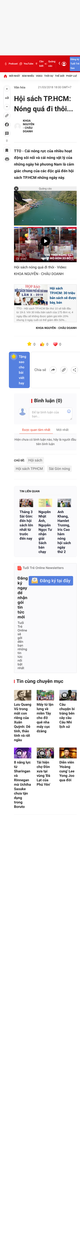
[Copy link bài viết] (63, 369)
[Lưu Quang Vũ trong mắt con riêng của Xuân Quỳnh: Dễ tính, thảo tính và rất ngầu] (22, 695)
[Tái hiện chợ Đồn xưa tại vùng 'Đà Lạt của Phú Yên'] (45, 753)
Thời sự (48, 75)
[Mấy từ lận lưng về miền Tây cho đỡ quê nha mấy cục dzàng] (45, 695)
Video (39, 75)
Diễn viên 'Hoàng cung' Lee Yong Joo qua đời (66, 771)
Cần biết (41, 63)
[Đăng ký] (51, 581)
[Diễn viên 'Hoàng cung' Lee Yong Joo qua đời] (68, 753)
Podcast (13, 63)
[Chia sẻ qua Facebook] (53, 369)
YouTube (28, 63)
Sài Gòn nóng (59, 469)
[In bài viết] (6, 159)
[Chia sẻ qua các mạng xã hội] (74, 369)
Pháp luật (72, 75)
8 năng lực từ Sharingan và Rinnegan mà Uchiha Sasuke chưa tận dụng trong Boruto (22, 784)
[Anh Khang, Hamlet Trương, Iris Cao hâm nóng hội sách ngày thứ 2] (64, 503)
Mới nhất (14, 75)
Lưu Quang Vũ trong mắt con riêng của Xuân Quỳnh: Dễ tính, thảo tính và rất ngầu (22, 722)
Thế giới (59, 75)
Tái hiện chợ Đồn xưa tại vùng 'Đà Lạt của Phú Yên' (43, 773)
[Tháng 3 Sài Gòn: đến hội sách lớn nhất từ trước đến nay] (26, 503)
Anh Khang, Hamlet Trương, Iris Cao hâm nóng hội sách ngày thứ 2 (64, 532)
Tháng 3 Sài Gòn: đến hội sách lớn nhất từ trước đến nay (26, 525)
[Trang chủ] (5, 76)
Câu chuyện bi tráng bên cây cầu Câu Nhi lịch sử (67, 715)
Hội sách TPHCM (29, 469)
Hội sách (35, 460)
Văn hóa (19, 87)
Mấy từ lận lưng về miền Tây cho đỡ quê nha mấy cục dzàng (45, 717)
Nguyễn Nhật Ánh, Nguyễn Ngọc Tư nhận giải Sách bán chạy (45, 532)
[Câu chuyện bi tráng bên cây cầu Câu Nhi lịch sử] (68, 695)
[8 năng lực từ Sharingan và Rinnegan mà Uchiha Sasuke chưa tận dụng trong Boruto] (22, 753)
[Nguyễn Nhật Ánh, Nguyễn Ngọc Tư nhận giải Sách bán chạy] (45, 503)
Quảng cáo (51, 63)
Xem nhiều (28, 75)
